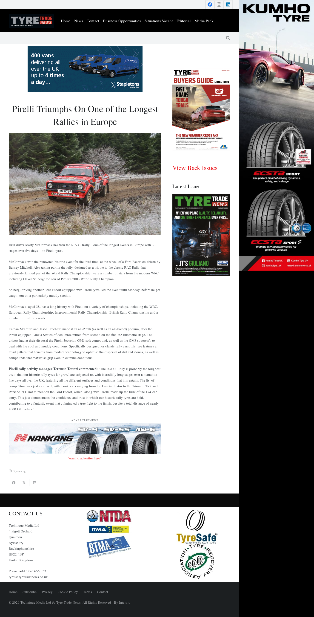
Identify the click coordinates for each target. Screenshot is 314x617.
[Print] (119, 516)
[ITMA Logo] (119, 529)
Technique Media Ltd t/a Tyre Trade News (50, 602)
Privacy (47, 591)
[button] (228, 38)
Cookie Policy (68, 591)
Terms (87, 591)
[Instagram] (219, 4)
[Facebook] (209, 4)
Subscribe (30, 591)
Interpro (125, 602)
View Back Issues (194, 167)
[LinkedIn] (228, 4)
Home (13, 591)
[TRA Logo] (197, 561)
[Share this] (14, 482)
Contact (102, 591)
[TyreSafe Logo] (197, 527)
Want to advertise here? (85, 458)
